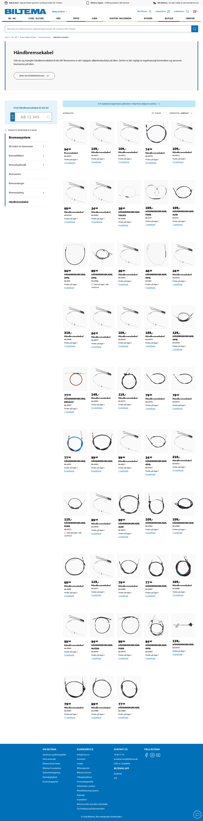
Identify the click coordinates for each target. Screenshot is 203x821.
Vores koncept (49, 759)
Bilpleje (169, 18)
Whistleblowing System (88, 790)
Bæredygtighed (50, 777)
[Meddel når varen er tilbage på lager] (102, 294)
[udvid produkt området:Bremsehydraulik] (43, 165)
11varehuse (69, 717)
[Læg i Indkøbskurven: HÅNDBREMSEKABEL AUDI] (183, 231)
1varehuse (150, 224)
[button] (196, 11)
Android (118, 773)
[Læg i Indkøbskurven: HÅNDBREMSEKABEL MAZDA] (102, 665)
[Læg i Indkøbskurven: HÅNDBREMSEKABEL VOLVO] (129, 232)
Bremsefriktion (16, 155)
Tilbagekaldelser (84, 777)
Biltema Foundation (52, 768)
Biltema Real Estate (51, 763)
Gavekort (81, 759)
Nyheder (81, 795)
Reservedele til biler (28, 37)
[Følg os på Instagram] (152, 755)
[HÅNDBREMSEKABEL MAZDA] (102, 625)
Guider (80, 763)
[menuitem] (12, 19)
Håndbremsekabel (18, 201)
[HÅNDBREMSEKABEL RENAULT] (75, 379)
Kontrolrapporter (50, 781)
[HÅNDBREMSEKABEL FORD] (156, 192)
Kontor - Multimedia (120, 18)
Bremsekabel (71, 152)
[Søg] (194, 28)
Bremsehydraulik (17, 164)
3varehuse (96, 162)
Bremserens (15, 174)
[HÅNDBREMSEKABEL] (75, 441)
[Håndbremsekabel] (102, 133)
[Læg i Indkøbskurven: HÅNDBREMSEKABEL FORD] (156, 231)
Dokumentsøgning (51, 772)
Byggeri (148, 18)
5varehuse (96, 595)
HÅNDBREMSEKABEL (75, 461)
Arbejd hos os (83, 754)
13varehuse (69, 162)
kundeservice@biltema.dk (126, 759)
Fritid (76, 18)
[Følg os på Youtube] (158, 756)
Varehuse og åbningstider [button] (54, 754)
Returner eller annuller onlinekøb (92, 804)
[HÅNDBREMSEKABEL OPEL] (75, 254)
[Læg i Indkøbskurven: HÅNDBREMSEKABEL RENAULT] (75, 419)
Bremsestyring (16, 192)
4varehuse (69, 287)
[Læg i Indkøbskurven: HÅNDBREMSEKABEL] (75, 478)
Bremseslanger (16, 183)
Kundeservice (85, 749)
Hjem (94, 18)
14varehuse (150, 162)
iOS (115, 778)
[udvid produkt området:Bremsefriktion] (43, 155)
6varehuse (123, 225)
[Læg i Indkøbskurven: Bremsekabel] (75, 170)
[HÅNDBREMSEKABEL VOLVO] (129, 192)
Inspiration (82, 799)
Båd (58, 18)
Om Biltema (49, 749)
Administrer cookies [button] (86, 786)
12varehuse (123, 162)
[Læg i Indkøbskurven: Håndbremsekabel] (102, 169)
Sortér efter (179, 113)
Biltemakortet (83, 768)
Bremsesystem (45, 37)
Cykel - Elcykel (36, 18)
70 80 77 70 (119, 754)
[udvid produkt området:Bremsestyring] (43, 192)
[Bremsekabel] (75, 133)
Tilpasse (158, 113)
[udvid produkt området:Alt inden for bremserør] (43, 146)
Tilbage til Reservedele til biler (22, 130)
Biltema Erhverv (84, 772)
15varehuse (178, 470)
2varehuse (96, 346)
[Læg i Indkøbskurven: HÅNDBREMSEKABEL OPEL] (75, 294)
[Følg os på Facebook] (146, 755)
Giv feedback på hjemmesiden (91, 808)
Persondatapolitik (85, 781)
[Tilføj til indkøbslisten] (67, 170)
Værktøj (190, 18)
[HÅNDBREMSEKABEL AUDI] (183, 192)
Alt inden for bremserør (21, 146)
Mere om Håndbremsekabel (32, 75)
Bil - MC (12, 18)
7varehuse (177, 532)
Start (7, 37)
